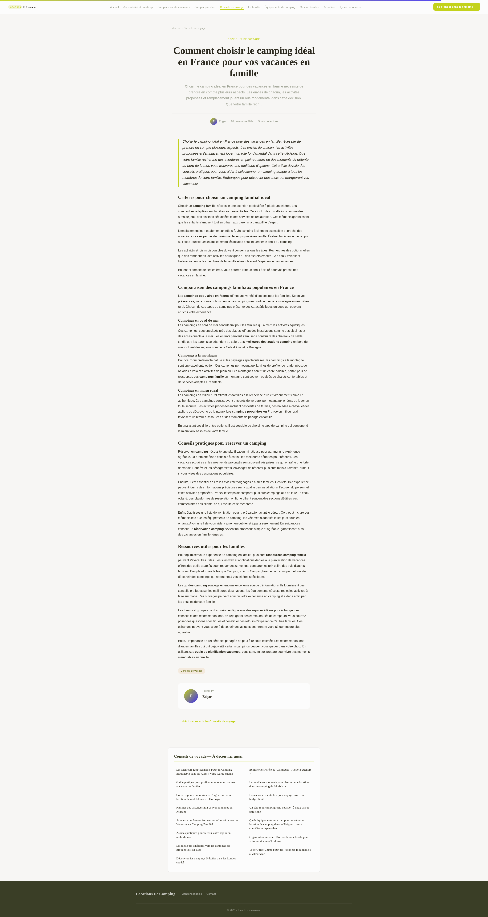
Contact (211, 893)
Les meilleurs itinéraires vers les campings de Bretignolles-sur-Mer (203, 847)
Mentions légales (191, 893)
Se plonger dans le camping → (457, 6)
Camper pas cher (204, 6)
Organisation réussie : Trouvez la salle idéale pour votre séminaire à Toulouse (279, 839)
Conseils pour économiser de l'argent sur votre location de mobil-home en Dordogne (204, 797)
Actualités (329, 6)
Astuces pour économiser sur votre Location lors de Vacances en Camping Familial (207, 822)
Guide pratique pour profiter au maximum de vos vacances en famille (205, 784)
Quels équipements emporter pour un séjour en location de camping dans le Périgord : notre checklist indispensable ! (277, 824)
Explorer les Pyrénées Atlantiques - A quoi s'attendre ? (280, 771)
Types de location (350, 6)
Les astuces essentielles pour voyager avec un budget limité (276, 797)
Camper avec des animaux (173, 6)
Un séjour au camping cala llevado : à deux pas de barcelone (279, 809)
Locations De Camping (155, 894)
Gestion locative (309, 6)
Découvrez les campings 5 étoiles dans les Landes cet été (206, 860)
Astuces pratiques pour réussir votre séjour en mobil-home (203, 834)
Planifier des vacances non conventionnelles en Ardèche (204, 809)
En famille (254, 6)
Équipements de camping (280, 6)
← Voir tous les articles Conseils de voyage (206, 721)
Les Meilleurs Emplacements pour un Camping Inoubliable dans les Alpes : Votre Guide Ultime (204, 771)
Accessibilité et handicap (138, 6)
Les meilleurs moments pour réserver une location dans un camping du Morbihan (279, 784)
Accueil (114, 6)
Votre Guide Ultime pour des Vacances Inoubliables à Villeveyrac (280, 851)
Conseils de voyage (232, 6)
